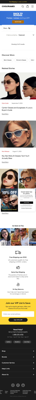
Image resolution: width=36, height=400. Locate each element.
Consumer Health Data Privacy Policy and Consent (15, 392)
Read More (5, 114)
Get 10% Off (18, 320)
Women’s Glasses (21, 60)
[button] (18, 237)
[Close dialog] (34, 189)
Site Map (35, 392)
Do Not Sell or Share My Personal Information (27, 392)
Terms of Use (1, 392)
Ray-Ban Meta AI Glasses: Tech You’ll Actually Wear (15, 157)
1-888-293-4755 (18, 334)
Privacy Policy (6, 392)
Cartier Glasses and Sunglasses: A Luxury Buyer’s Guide (17, 109)
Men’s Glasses (7, 60)
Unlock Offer (26, 202)
